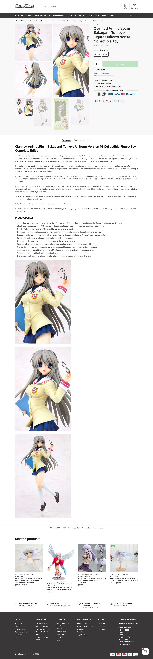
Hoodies (80, 632)
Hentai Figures (62, 583)
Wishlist (60, 637)
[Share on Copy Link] (122, 101)
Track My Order (41, 623)
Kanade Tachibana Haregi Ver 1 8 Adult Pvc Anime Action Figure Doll (60, 588)
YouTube (101, 629)
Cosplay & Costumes (85, 626)
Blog (58, 640)
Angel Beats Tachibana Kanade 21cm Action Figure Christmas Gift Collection (92, 580)
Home (18, 21)
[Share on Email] (111, 101)
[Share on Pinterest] (107, 101)
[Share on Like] (95, 101)
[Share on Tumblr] (118, 101)
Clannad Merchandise (43, 21)
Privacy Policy (20, 629)
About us (18, 623)
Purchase (134, 8)
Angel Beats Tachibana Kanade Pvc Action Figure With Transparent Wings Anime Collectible (28, 580)
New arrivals (61, 631)
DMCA (17, 626)
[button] (85, 60)
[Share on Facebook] (99, 101)
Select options (29, 596)
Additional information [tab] (82, 140)
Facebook (101, 623)
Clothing (80, 629)
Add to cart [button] (92, 596)
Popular (59, 629)
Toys (90, 576)
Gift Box (97, 54)
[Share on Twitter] (103, 101)
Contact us (19, 635)
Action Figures (82, 528)
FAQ (16, 638)
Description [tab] (66, 140)
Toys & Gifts (81, 635)
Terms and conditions (23, 632)
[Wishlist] (40, 547)
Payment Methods (42, 629)
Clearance (60, 634)
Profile (125, 8)
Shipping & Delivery (43, 626)
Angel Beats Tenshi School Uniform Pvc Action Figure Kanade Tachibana (124, 579)
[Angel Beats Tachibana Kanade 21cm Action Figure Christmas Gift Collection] (92, 558)
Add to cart (120, 64)
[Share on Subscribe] (114, 101)
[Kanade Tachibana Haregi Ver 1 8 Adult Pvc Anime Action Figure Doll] (61, 562)
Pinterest (101, 626)
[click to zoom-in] (52, 60)
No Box (105, 54)
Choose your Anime (27, 21)
